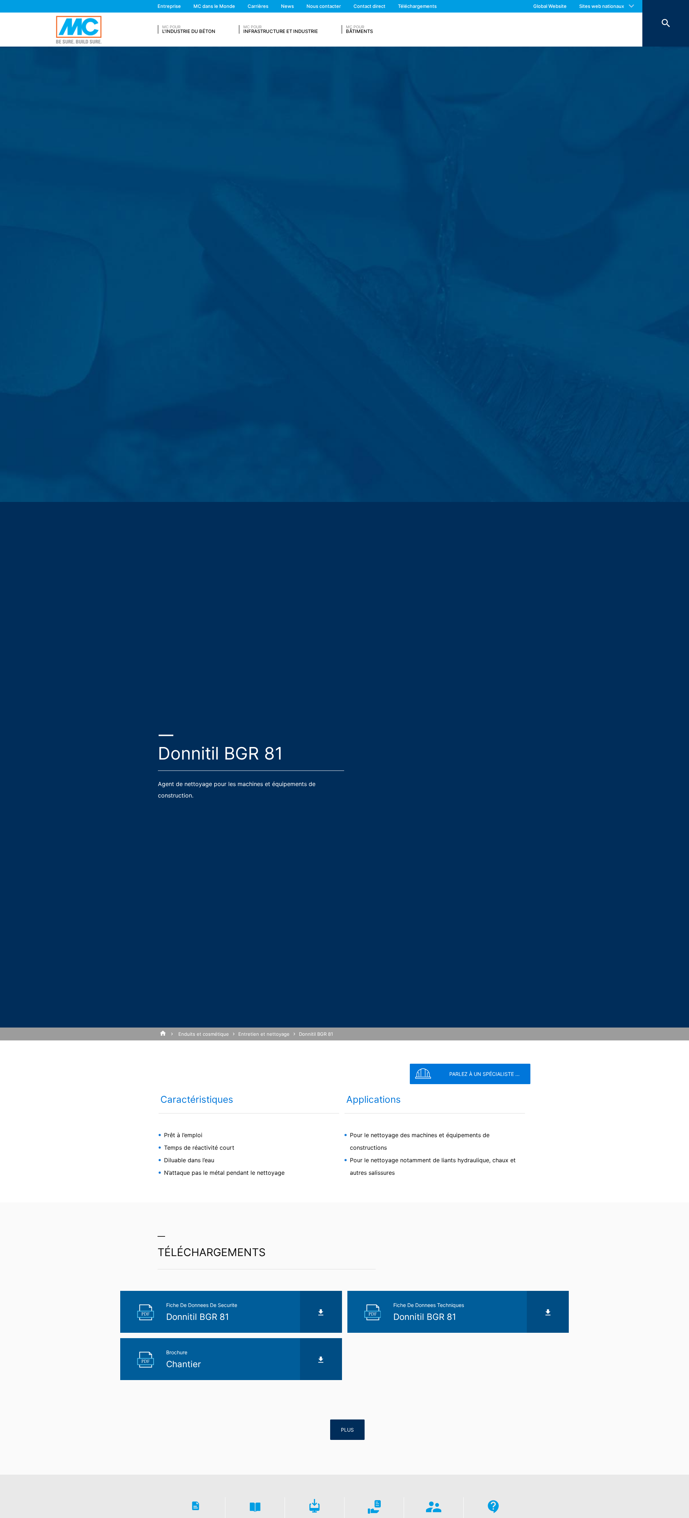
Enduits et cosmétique (203, 1034)
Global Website (550, 6)
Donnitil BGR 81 (316, 1034)
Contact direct (369, 6)
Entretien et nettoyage (264, 1034)
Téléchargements (417, 6)
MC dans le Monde (214, 6)
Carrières (258, 6)
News (287, 6)
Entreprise (169, 6)
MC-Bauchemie (79, 29)
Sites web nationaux (601, 6)
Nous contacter (323, 6)
